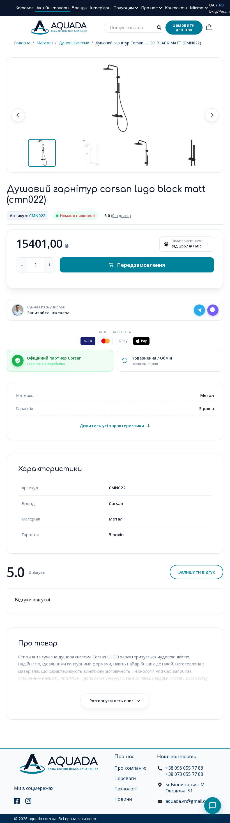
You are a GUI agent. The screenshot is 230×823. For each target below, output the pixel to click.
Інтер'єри (100, 8)
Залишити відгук (196, 572)
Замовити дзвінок (184, 27)
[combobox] (134, 28)
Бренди (79, 8)
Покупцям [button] (124, 8)
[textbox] (134, 28)
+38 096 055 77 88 (184, 768)
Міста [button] (197, 8)
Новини (123, 799)
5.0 (117, 215)
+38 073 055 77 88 (184, 774)
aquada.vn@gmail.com (188, 801)
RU (221, 5)
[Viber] (213, 310)
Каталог (24, 8)
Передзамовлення (141, 265)
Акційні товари (52, 8)
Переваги (125, 778)
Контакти (176, 8)
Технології (125, 789)
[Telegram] (199, 310)
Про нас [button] (150, 8)
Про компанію (130, 768)
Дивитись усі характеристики (112, 425)
